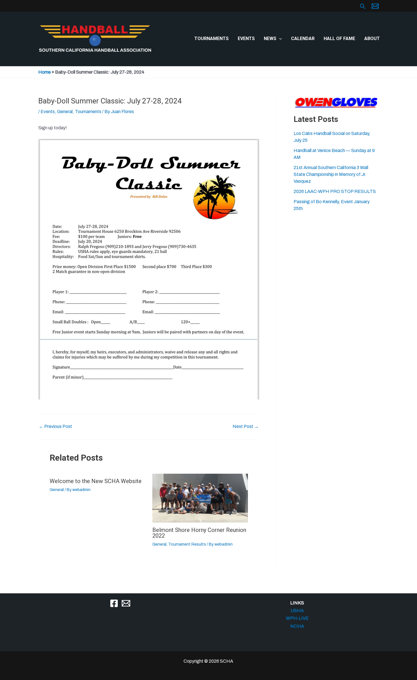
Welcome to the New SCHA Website (96, 481)
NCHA (297, 626)
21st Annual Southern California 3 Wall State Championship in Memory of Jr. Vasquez (331, 174)
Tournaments (211, 38)
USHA (297, 610)
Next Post (246, 426)
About (372, 38)
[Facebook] (114, 603)
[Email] (126, 603)
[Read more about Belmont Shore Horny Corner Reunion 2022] (200, 497)
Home (44, 72)
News (270, 38)
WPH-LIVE (297, 618)
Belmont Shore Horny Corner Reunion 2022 (199, 533)
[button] (363, 6)
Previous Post (55, 426)
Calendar (303, 38)
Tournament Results (187, 544)
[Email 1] (375, 6)
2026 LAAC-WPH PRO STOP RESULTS (335, 191)
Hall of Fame (339, 38)
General (65, 111)
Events (246, 38)
